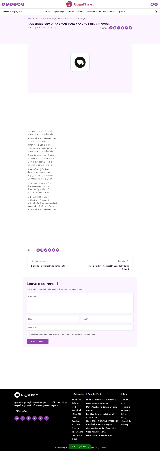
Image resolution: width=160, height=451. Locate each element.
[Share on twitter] (118, 27)
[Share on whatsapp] (111, 27)
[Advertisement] (9, 56)
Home (30, 18)
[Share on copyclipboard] (130, 27)
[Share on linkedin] (114, 27)
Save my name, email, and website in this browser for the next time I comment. (63, 334)
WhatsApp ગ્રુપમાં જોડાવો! (79, 447)
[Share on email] (126, 27)
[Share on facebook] (122, 27)
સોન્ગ (37, 18)
